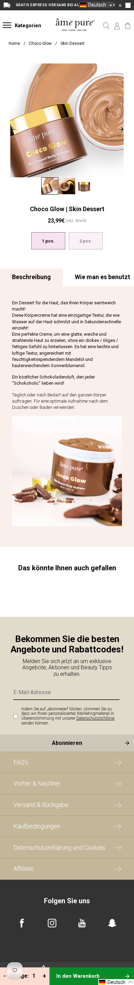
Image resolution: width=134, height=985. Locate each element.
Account (117, 25)
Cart (127, 25)
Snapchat (112, 923)
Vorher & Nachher (36, 783)
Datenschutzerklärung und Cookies (59, 847)
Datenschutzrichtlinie (95, 718)
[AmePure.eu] (75, 35)
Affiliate (23, 868)
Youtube (82, 923)
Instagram (52, 923)
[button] (96, 5)
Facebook (22, 923)
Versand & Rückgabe (40, 804)
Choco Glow (41, 43)
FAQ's (20, 762)
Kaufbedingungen (36, 826)
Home (14, 43)
